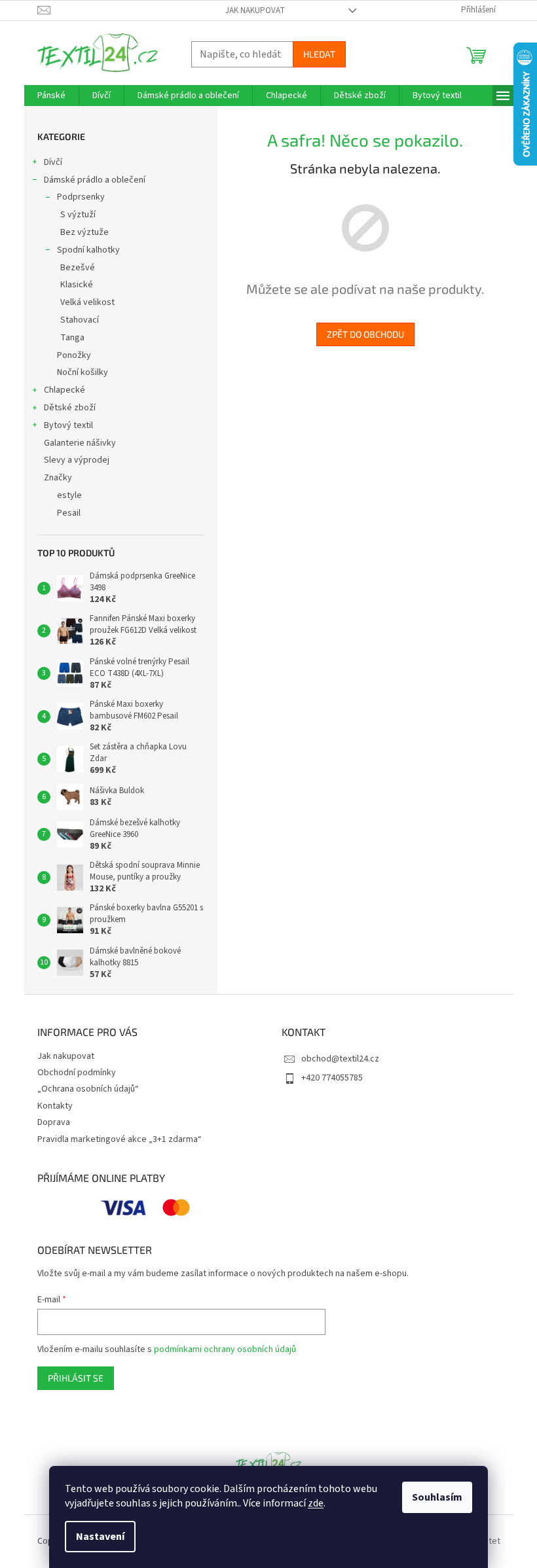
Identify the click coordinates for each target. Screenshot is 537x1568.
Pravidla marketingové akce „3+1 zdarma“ (119, 1139)
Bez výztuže (84, 232)
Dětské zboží (70, 407)
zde (316, 1503)
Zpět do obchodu (365, 334)
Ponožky (74, 355)
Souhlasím (437, 1497)
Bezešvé (77, 267)
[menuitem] (51, 95)
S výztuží (78, 214)
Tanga (72, 337)
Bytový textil (68, 425)
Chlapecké (64, 390)
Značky (58, 477)
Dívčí (53, 162)
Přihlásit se (75, 1377)
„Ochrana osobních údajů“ (88, 1089)
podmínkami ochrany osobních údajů (225, 1349)
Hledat (319, 54)
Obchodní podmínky (76, 1072)
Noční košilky (82, 372)
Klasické (76, 284)
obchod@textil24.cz (340, 1058)
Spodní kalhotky (88, 250)
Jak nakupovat (255, 10)
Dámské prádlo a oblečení (94, 180)
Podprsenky (81, 197)
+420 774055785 (332, 1077)
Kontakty (55, 1106)
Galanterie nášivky (80, 443)
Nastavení (100, 1536)
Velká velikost (87, 302)
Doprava (53, 1122)
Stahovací (79, 320)
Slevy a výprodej (76, 460)
